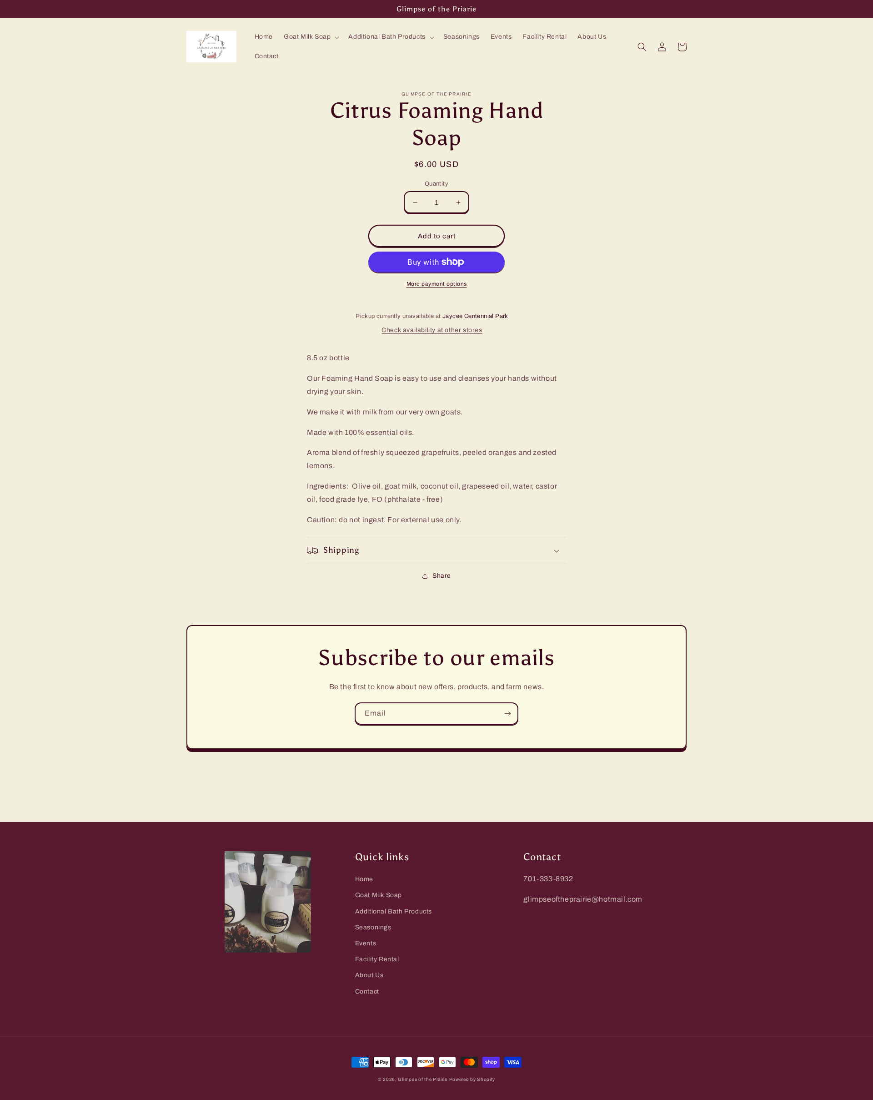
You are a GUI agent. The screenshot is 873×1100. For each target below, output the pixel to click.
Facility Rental (377, 959)
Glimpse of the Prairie (422, 1079)
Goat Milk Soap (378, 895)
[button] (310, 36)
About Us (369, 975)
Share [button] (441, 575)
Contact (367, 991)
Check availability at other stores (431, 330)
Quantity (436, 184)
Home (364, 879)
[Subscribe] (507, 713)
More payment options (436, 284)
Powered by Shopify (472, 1079)
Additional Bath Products (393, 911)
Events (365, 943)
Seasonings (373, 927)
